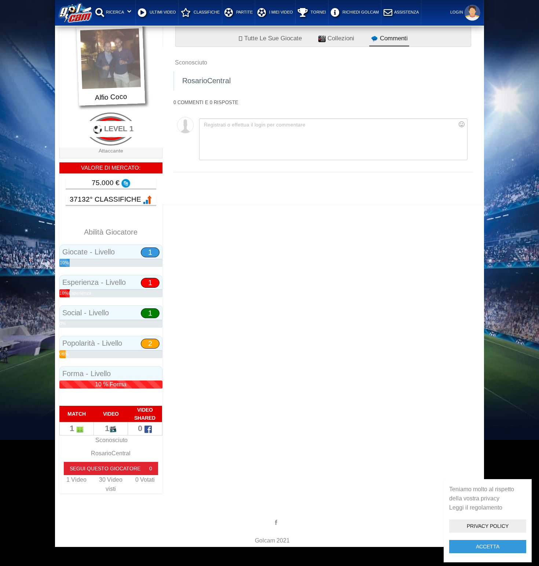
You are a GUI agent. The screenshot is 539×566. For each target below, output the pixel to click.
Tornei (317, 12)
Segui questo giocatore (111, 468)
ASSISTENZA (406, 12)
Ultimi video (162, 12)
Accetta (487, 546)
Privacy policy (488, 526)
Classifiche (206, 12)
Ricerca (115, 12)
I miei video (280, 12)
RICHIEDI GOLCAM (360, 12)
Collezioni (340, 38)
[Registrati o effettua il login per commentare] (333, 139)
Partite (244, 12)
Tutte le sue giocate (272, 38)
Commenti (393, 38)
